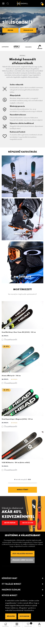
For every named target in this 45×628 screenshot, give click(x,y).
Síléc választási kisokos (22, 553)
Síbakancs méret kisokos (22, 560)
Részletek (11, 616)
